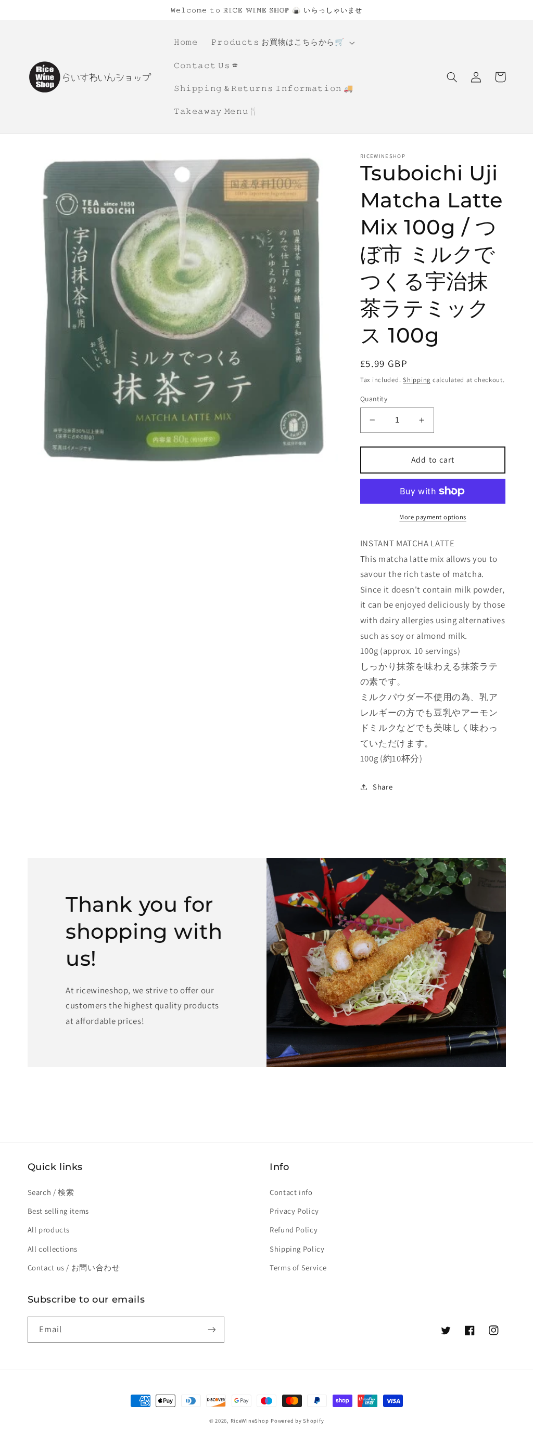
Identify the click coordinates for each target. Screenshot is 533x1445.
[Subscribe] (211, 1329)
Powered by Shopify (297, 1420)
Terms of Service (298, 1267)
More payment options (432, 517)
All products (49, 1229)
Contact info (291, 1192)
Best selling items (58, 1211)
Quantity (373, 398)
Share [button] (382, 787)
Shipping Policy (297, 1249)
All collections (53, 1249)
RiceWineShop (250, 1420)
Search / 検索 (51, 1192)
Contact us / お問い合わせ (74, 1267)
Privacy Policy (294, 1211)
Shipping (416, 379)
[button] (282, 42)
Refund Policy (294, 1229)
